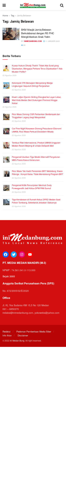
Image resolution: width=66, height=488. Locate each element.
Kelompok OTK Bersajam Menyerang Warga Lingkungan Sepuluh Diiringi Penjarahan (32, 84)
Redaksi (6, 331)
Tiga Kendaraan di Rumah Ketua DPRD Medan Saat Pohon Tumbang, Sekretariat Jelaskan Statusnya (36, 201)
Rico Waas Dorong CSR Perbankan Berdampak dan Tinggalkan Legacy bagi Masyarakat (36, 116)
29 (24, 45)
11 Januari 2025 (52, 41)
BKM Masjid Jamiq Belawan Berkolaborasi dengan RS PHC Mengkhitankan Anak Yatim (37, 33)
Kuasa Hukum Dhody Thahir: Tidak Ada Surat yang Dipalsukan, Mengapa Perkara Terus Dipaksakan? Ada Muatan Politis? (37, 68)
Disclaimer (23, 335)
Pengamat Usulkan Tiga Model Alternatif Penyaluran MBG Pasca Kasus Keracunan (36, 158)
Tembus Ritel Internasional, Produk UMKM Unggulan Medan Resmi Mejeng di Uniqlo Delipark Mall (36, 144)
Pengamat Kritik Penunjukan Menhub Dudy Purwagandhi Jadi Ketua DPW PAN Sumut (32, 187)
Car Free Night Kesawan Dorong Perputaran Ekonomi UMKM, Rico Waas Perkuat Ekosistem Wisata (36, 130)
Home (5, 15)
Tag (12, 15)
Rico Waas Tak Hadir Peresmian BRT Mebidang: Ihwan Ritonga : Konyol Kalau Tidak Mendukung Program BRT (37, 172)
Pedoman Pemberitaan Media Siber (33, 331)
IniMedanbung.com (33, 41)
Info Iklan (7, 335)
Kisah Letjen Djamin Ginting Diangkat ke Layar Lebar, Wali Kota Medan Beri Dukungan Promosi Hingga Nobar (36, 100)
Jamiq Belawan (24, 15)
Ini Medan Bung (17, 340)
